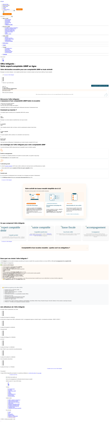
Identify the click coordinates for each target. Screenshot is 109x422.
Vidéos (6, 32)
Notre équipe (7, 49)
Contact (4, 8)
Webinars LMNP (8, 33)
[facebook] (8, 382)
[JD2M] (2, 1)
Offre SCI (7, 23)
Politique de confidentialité (13, 416)
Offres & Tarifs (5, 4)
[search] (14, 10)
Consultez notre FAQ (13, 374)
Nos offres (10, 389)
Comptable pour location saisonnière (14, 408)
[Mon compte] (3, 12)
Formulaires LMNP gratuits (10, 30)
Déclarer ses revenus (8, 37)
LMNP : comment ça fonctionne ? (14, 399)
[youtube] (8, 385)
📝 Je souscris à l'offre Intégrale (8, 74)
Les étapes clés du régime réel (13, 406)
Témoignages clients (8, 51)
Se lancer (6, 36)
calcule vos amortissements (37, 234)
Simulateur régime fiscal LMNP (14, 404)
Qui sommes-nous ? (8, 48)
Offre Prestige (7, 21)
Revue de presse (8, 50)
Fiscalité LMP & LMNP (9, 38)
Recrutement (10, 414)
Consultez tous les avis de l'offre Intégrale (54, 368)
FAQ (9, 413)
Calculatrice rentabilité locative (10, 28)
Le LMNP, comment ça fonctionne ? (11, 27)
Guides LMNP (5, 6)
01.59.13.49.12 (6, 9)
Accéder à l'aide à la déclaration (73, 214)
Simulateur (19, 9)
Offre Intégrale (7, 20)
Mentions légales (11, 415)
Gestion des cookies (11, 417)
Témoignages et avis (11, 394)
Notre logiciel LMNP (9, 31)
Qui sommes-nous (11, 388)
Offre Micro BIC (8, 22)
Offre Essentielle (8, 19)
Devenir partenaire (8, 52)
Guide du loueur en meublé (13, 400)
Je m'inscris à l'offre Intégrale (7, 241)
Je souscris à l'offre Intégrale (7, 179)
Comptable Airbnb (11, 407)
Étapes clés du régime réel (9, 29)
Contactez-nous (4, 374)
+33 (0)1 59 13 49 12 (32, 373)
